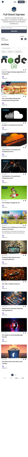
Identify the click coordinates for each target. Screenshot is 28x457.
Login (15, 2)
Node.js (3, 51)
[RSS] (25, 39)
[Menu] (26, 2)
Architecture (10, 51)
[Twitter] (21, 39)
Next (16, 378)
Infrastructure (18, 51)
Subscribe (21, 2)
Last (23, 378)
